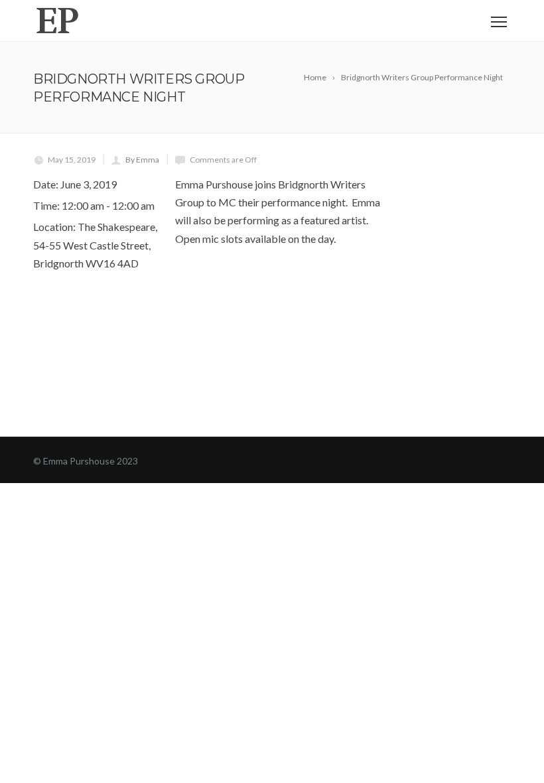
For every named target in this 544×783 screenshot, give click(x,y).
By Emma (142, 160)
